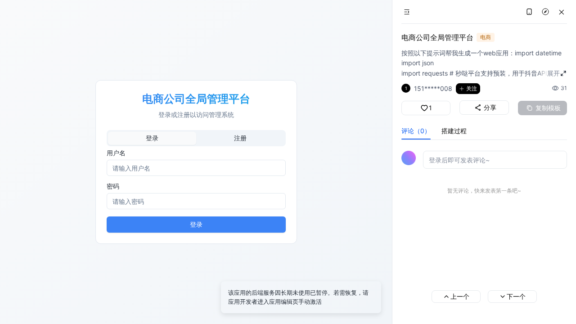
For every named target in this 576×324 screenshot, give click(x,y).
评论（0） (416, 131)
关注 (471, 88)
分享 (490, 107)
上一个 (459, 296)
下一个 (516, 296)
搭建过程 (454, 131)
